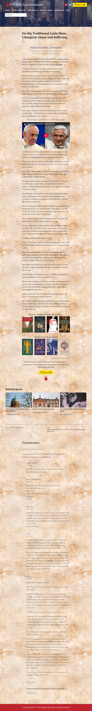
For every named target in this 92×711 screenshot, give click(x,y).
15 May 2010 (29, 578)
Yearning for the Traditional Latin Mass (73, 410)
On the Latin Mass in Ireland (43, 409)
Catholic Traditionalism (53, 429)
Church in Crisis (63, 429)
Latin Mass (70, 429)
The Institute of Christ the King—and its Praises (18, 410)
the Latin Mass (57, 64)
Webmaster (30, 682)
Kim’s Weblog (19, 427)
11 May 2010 (29, 465)
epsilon (29, 507)
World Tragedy (50, 431)
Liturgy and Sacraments (79, 429)
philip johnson (32, 463)
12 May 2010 (29, 509)
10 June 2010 (29, 684)
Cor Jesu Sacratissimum (26, 5)
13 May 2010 (29, 536)
